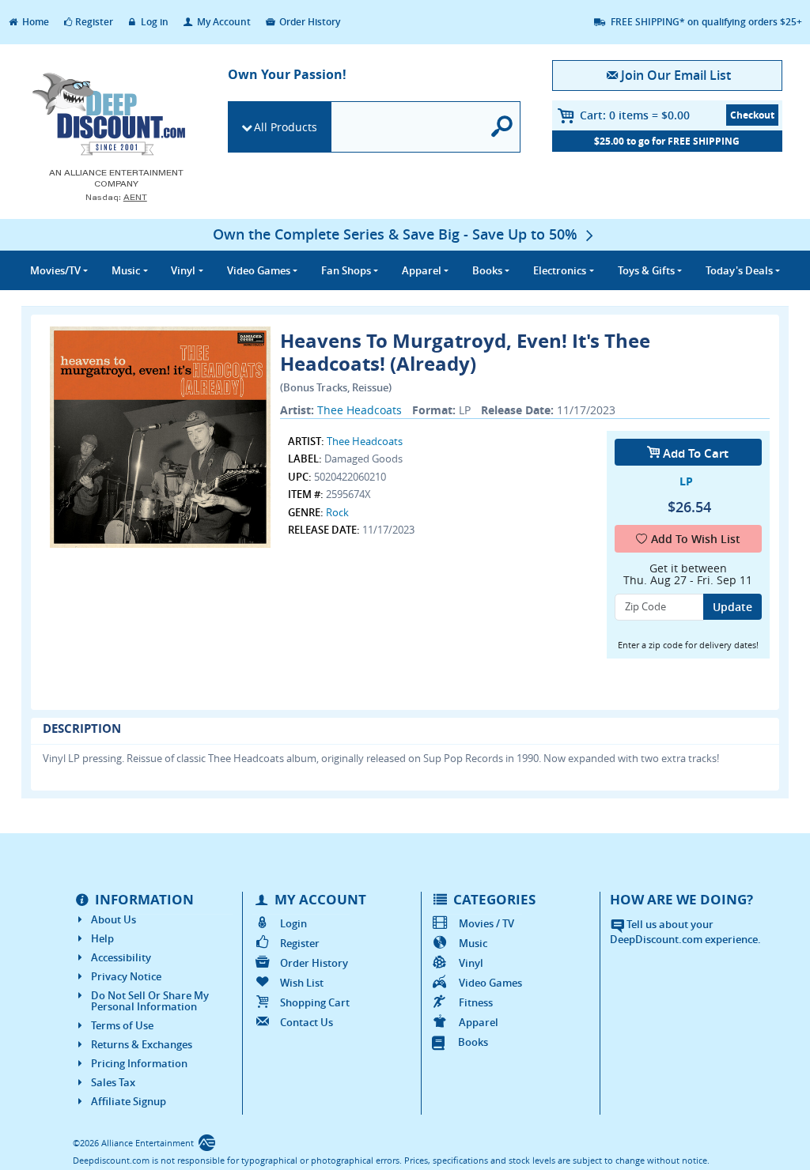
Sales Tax (113, 1082)
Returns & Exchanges (141, 1044)
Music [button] (126, 270)
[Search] (502, 127)
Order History (308, 21)
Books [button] (487, 270)
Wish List (302, 983)
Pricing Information (139, 1063)
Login (293, 923)
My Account (223, 21)
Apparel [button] (421, 270)
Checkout (752, 115)
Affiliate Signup (128, 1101)
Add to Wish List (695, 538)
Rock (337, 512)
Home (34, 21)
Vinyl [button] (183, 270)
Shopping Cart (315, 1002)
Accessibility (121, 957)
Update (732, 606)
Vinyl (471, 963)
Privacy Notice (126, 976)
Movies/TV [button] (55, 270)
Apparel (478, 1022)
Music (473, 943)
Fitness (476, 1002)
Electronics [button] (559, 270)
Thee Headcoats (359, 409)
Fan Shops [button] (346, 270)
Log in (153, 21)
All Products (285, 126)
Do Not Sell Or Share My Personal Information (150, 1001)
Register (94, 21)
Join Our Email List (676, 75)
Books (473, 1042)
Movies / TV (486, 923)
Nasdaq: (116, 197)
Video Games (490, 983)
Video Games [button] (258, 270)
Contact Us (306, 1022)
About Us (113, 919)
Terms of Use (122, 1025)
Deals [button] (739, 270)
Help (102, 938)
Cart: (635, 115)
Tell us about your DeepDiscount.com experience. (685, 931)
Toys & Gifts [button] (646, 270)
